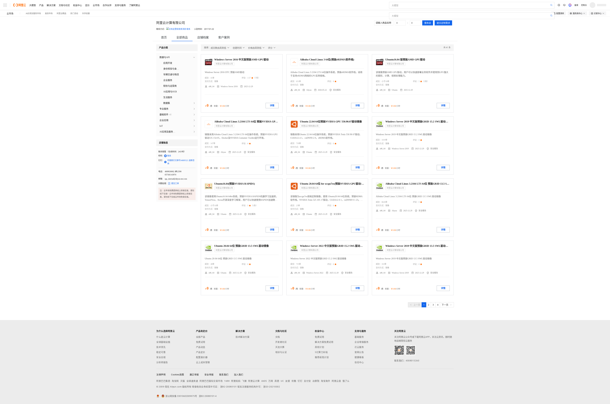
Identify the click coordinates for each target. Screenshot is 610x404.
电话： (161, 171)
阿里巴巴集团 (163, 381)
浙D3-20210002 (271, 386)
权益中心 (77, 5)
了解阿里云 (134, 5)
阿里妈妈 (235, 381)
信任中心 (359, 362)
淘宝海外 (325, 381)
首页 (164, 37)
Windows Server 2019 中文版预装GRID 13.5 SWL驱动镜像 (417, 246)
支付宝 (307, 381)
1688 (227, 381)
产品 (41, 5)
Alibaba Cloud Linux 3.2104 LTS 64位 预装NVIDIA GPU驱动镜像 (246, 121)
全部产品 (200, 337)
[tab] (164, 37)
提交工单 (173, 183)
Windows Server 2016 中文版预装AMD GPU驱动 (241, 59)
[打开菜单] (5, 5)
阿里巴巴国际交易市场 (211, 381)
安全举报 (209, 374)
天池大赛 (280, 347)
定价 (87, 5)
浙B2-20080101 (228, 386)
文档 (277, 337)
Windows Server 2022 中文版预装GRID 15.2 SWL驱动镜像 (332, 246)
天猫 (182, 381)
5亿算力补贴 (321, 352)
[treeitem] (177, 57)
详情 (272, 105)
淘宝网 (175, 381)
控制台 (584, 5)
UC (282, 381)
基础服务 (359, 337)
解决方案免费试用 (324, 342)
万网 (270, 381)
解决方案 (51, 5)
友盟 (287, 381)
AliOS (264, 381)
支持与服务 (120, 5)
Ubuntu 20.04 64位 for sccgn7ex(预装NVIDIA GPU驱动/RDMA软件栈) (332, 183)
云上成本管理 (203, 362)
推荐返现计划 (322, 357)
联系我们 (223, 374)
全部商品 (182, 37)
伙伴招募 (86, 13)
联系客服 (162, 152)
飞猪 (244, 381)
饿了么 (345, 381)
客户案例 (224, 37)
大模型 (32, 5)
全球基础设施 (163, 342)
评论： (244, 78)
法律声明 (161, 374)
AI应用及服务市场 (33, 13)
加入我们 (238, 374)
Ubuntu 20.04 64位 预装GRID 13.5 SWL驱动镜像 (241, 246)
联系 (188, 29)
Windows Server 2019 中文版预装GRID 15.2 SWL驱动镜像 (417, 121)
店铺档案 (203, 37)
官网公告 (359, 352)
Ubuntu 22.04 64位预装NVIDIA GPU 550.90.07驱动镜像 (331, 121)
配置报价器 (202, 357)
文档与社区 (64, 5)
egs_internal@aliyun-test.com (176, 179)
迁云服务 (359, 347)
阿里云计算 (254, 381)
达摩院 (315, 381)
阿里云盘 (336, 381)
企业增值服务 (361, 342)
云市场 (96, 5)
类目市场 (49, 13)
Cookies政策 (177, 374)
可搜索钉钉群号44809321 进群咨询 (179, 162)
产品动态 (200, 347)
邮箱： (161, 179)
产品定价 (200, 352)
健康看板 (359, 357)
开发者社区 (281, 342)
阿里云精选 (61, 13)
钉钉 (300, 381)
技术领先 (161, 347)
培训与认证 (281, 352)
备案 (576, 5)
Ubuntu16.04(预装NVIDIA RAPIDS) (234, 183)
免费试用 (200, 342)
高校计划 (319, 347)
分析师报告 (162, 362)
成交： (207, 78)
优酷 (293, 381)
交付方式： (209, 81)
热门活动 (74, 13)
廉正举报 (194, 374)
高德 (276, 381)
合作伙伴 (107, 5)
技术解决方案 (242, 337)
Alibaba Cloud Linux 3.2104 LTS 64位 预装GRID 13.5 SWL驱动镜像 (417, 183)
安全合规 (161, 357)
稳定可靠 (161, 352)
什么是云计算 (163, 337)
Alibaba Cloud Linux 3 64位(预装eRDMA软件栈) (327, 59)
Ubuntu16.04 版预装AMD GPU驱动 (405, 59)
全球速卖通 (192, 381)
